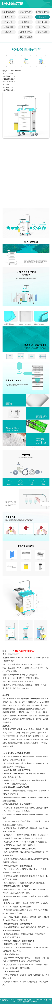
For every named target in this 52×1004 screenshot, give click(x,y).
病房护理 (25, 27)
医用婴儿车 (8, 27)
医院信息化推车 (42, 12)
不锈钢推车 (42, 22)
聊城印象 (34, 1002)
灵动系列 (42, 17)
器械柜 (8, 32)
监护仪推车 (42, 32)
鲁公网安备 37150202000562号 (34, 1000)
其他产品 (42, 27)
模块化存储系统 (8, 12)
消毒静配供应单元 (25, 37)
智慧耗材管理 (25, 12)
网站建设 (26, 1002)
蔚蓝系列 (25, 17)
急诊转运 (25, 22)
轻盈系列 (8, 22)
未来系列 (8, 17)
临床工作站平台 (25, 32)
